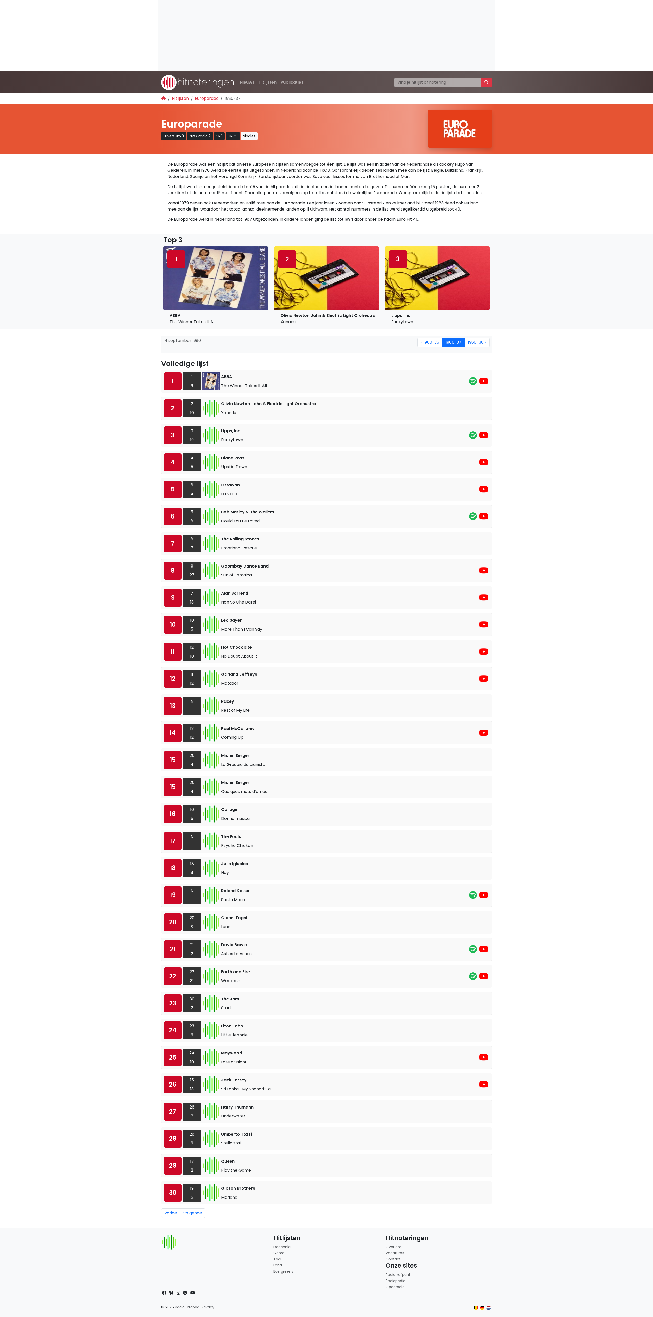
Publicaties (292, 82)
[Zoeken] (486, 82)
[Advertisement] (311, 35)
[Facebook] (164, 1293)
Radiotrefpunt (398, 1274)
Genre (278, 1253)
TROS (232, 136)
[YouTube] (483, 383)
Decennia (282, 1246)
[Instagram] (178, 1293)
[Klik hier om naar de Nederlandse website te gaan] (488, 1308)
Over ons (394, 1246)
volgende (192, 1213)
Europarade (207, 98)
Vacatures (395, 1253)
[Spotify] (473, 383)
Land (277, 1265)
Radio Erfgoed (187, 1307)
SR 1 (219, 136)
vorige (171, 1213)
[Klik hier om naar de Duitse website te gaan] (482, 1308)
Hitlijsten (268, 82)
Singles (249, 136)
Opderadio (395, 1286)
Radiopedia (395, 1280)
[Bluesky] (171, 1293)
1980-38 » (477, 342)
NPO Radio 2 (200, 136)
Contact (393, 1259)
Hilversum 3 (174, 136)
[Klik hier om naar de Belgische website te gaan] (476, 1308)
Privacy (208, 1307)
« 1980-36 (430, 342)
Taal (277, 1259)
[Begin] (163, 98)
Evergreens (283, 1271)
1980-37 (453, 342)
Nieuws (247, 82)
